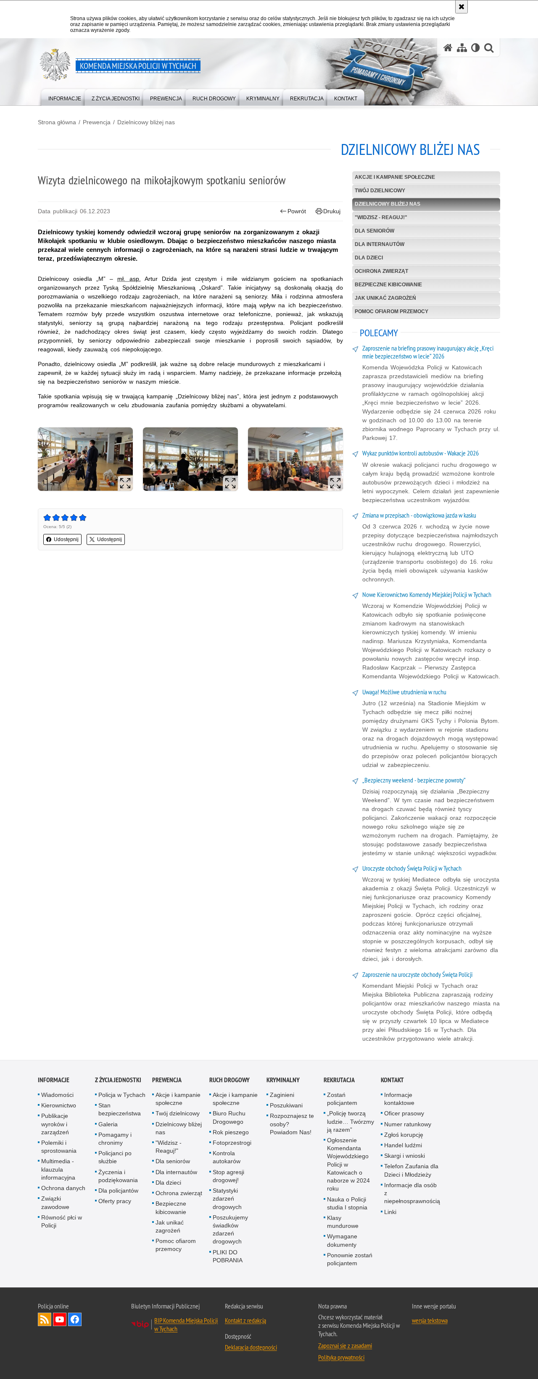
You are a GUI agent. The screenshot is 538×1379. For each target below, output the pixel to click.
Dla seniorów (374, 231)
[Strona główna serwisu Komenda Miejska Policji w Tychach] (448, 47)
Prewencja (97, 122)
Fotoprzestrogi (232, 1142)
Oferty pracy (114, 1201)
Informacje (53, 1079)
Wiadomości (57, 1094)
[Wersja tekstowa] (475, 47)
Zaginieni (282, 1094)
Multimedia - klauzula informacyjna (58, 1169)
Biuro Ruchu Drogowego (229, 1117)
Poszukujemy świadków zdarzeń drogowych (230, 1229)
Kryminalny (283, 1079)
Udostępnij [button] (66, 539)
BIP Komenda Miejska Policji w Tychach (186, 1324)
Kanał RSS (44, 1319)
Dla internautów (379, 244)
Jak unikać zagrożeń (385, 298)
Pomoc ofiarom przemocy (391, 311)
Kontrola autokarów (226, 1157)
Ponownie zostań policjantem (349, 1259)
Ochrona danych (63, 1188)
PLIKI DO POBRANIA (228, 1256)
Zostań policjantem (342, 1098)
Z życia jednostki (118, 1079)
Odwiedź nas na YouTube (59, 1319)
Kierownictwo (58, 1105)
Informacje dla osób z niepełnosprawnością (412, 1193)
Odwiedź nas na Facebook (75, 1319)
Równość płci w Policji (61, 1221)
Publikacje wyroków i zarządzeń (55, 1123)
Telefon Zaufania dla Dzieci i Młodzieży (411, 1170)
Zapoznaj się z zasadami (345, 1345)
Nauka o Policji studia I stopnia (347, 1203)
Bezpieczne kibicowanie (388, 285)
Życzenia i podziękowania (118, 1176)
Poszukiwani (286, 1105)
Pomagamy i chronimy (115, 1138)
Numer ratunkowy (407, 1124)
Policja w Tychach (121, 1094)
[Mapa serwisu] (462, 47)
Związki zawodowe (55, 1202)
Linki (390, 1212)
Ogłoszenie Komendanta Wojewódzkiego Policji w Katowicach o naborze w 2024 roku (348, 1164)
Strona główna (57, 122)
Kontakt (392, 1079)
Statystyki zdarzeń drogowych (227, 1198)
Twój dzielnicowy (380, 191)
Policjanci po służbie (115, 1157)
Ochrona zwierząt (381, 271)
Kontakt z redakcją (245, 1320)
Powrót (296, 211)
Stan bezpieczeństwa (119, 1109)
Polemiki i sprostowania (58, 1146)
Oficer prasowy (404, 1113)
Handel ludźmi (403, 1145)
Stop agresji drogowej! (228, 1176)
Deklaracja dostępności (251, 1347)
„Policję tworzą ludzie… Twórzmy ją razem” (350, 1121)
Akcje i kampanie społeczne (395, 177)
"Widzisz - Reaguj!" (381, 217)
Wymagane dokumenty (342, 1240)
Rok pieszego (231, 1132)
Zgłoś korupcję (403, 1134)
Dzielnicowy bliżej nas (146, 122)
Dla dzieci (369, 258)
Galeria (108, 1124)
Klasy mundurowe (343, 1221)
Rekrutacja (339, 1079)
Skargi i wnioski (404, 1155)
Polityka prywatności (341, 1357)
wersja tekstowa (430, 1320)
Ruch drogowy (229, 1079)
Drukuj (331, 211)
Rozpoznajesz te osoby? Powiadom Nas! (292, 1123)
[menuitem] (65, 97)
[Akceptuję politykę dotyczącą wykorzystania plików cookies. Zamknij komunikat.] (461, 6)
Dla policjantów (118, 1190)
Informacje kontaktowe (399, 1098)
